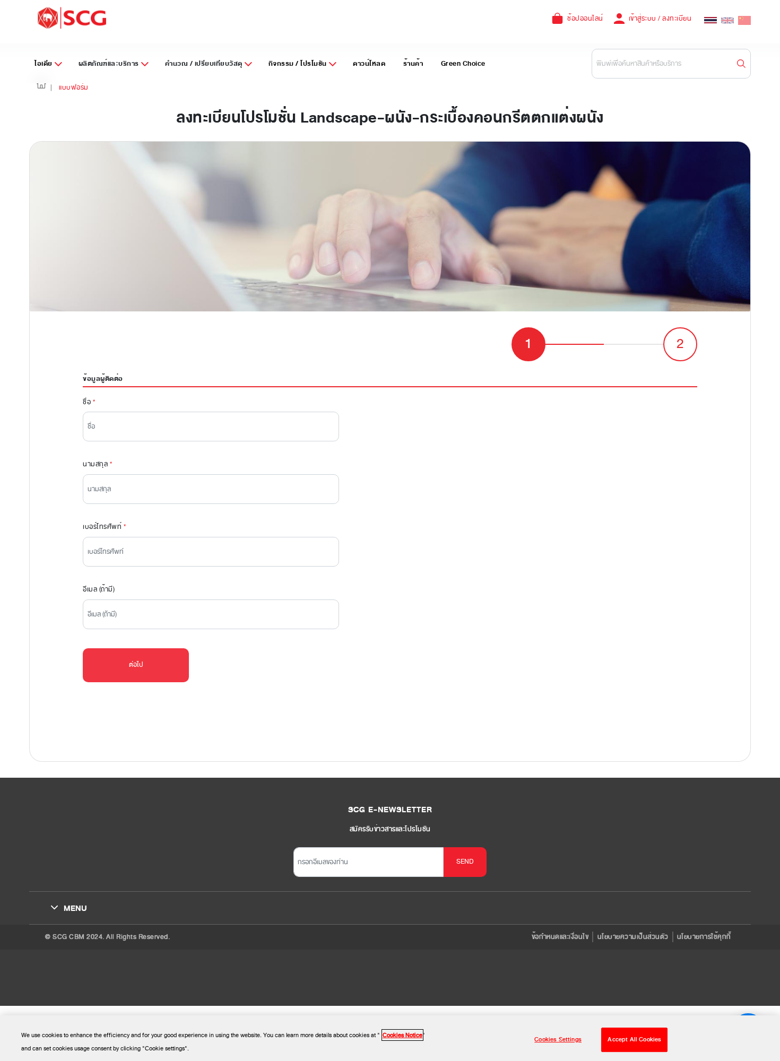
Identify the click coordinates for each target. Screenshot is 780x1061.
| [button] (51, 87)
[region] (390, 1038)
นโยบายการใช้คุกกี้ (704, 937)
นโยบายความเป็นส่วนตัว (633, 937)
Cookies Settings (558, 1039)
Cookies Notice (402, 1035)
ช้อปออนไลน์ (585, 18)
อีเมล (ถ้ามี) (99, 589)
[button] (41, 88)
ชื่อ (89, 402)
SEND (465, 861)
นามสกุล (97, 464)
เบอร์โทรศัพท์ (104, 526)
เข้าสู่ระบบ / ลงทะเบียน (660, 18)
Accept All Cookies (634, 1039)
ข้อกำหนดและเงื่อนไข (560, 937)
